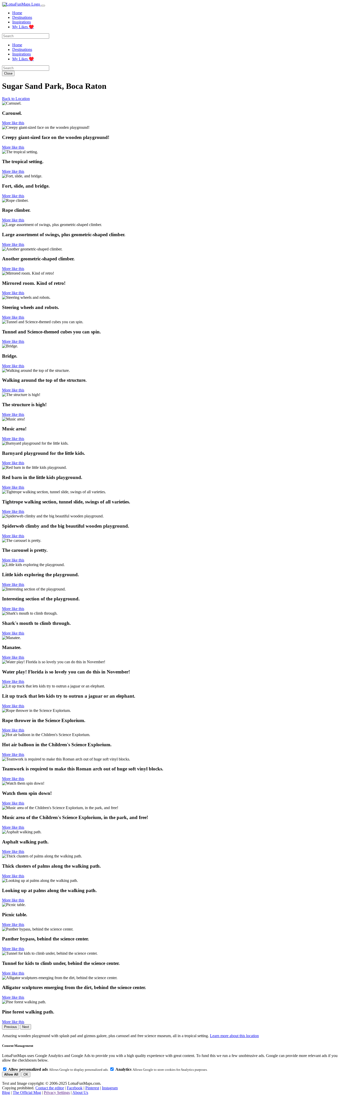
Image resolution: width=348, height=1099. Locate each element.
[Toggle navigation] (43, 5)
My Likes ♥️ (23, 27)
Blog (6, 1092)
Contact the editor (49, 1088)
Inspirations (21, 22)
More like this (13, 123)
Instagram (110, 1088)
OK (25, 1074)
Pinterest (92, 1088)
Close (8, 73)
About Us (80, 1092)
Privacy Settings (57, 1092)
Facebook (75, 1088)
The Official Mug (27, 1092)
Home (17, 13)
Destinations (22, 17)
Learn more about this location (234, 1036)
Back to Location (16, 98)
